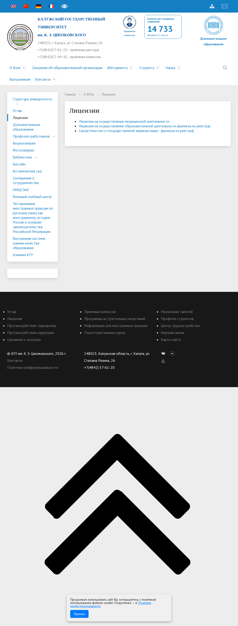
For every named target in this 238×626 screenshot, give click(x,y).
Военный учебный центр (32, 196)
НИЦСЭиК (21, 189)
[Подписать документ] (163, 360)
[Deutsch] (38, 6)
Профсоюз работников (31, 136)
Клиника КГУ (23, 254)
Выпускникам (20, 79)
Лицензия (20, 117)
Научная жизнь (173, 332)
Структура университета (32, 99)
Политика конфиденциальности (32, 367)
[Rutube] (173, 353)
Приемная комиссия (100, 311)
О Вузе (15, 67)
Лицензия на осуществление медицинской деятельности (124, 121)
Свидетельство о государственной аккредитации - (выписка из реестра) (136, 130)
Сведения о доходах (24, 339)
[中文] (26, 6)
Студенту (146, 67)
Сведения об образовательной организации (67, 67)
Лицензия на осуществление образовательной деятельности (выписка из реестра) (144, 126)
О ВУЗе (89, 94)
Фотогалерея (23, 150)
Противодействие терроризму (31, 325)
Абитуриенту (117, 67)
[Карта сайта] (212, 6)
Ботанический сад (27, 171)
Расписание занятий (177, 311)
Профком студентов (177, 318)
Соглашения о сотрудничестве (26, 180)
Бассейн (19, 164)
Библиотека (22, 157)
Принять (79, 614)
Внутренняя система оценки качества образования (29, 243)
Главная (70, 94)
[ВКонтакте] (164, 353)
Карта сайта (171, 339)
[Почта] (224, 6)
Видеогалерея (24, 143)
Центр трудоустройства (180, 325)
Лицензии (14, 318)
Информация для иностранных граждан (116, 325)
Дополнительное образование (26, 127)
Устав (17, 110)
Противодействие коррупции (30, 332)
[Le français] (51, 6)
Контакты (43, 79)
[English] (13, 6)
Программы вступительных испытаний (114, 318)
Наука (170, 67)
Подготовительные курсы (104, 332)
